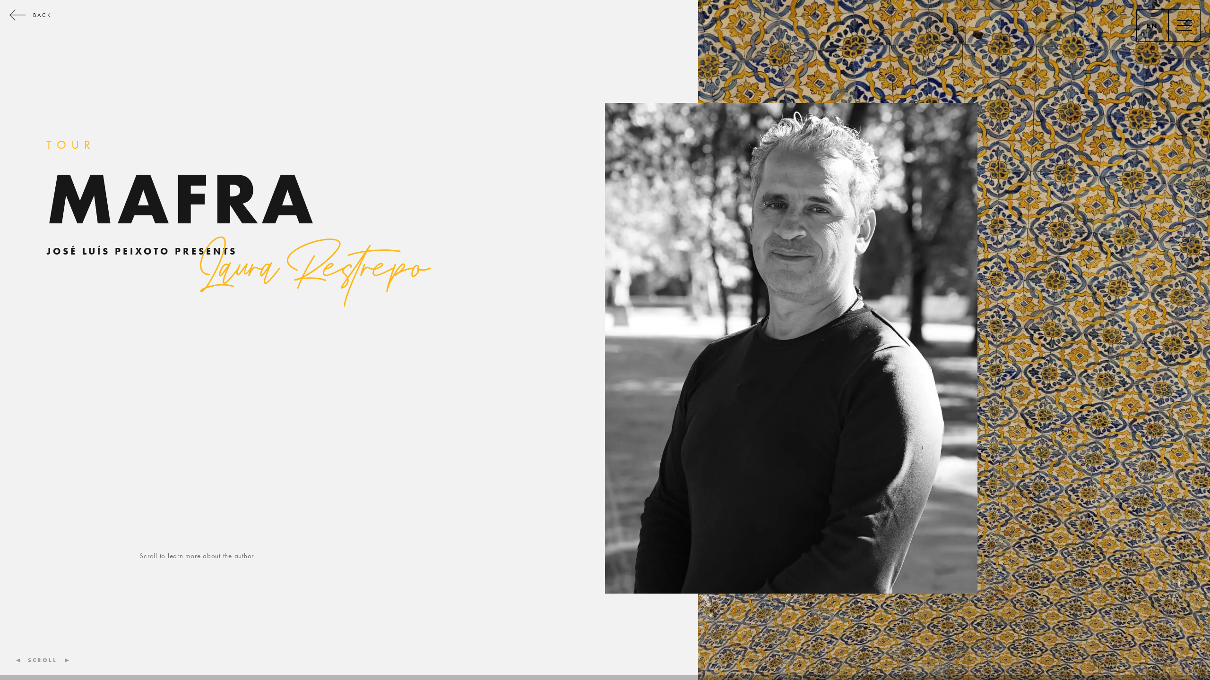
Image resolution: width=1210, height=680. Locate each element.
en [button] (1152, 25)
